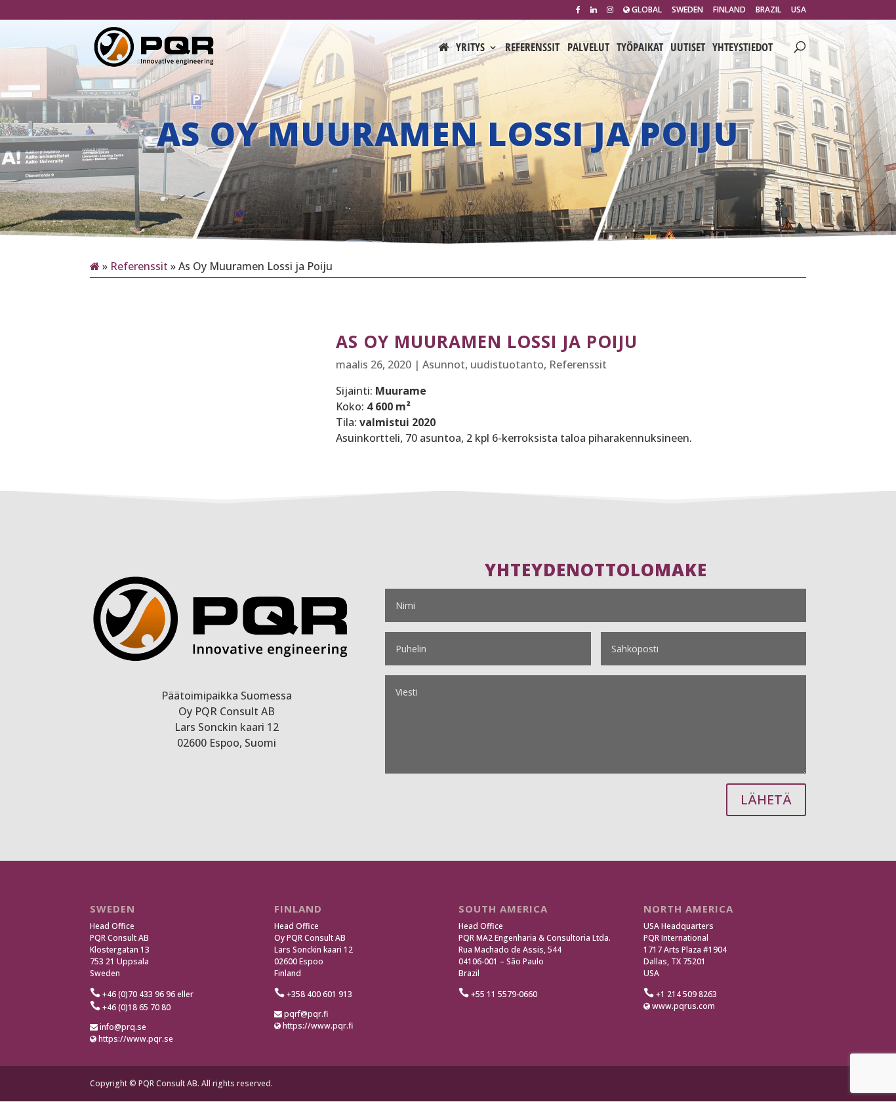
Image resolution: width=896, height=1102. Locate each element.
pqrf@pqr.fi (305, 1013)
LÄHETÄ (766, 799)
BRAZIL (768, 10)
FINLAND (729, 10)
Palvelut (588, 48)
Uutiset (687, 48)
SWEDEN (687, 10)
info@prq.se (122, 1027)
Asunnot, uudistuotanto (483, 364)
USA (798, 10)
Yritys (470, 48)
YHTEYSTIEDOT (742, 48)
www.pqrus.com (682, 1006)
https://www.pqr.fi (317, 1025)
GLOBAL (646, 10)
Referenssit (532, 48)
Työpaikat (640, 48)
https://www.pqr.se (134, 1038)
